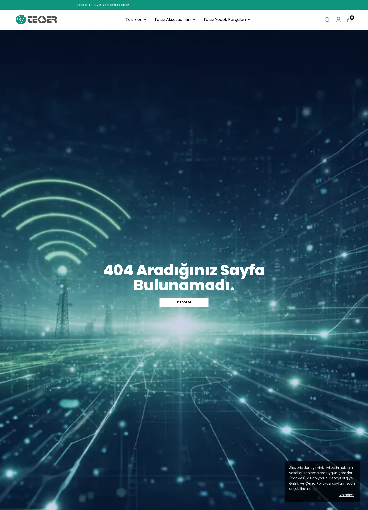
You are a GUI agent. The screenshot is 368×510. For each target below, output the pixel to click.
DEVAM (184, 302)
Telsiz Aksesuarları (172, 19)
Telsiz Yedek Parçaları (224, 19)
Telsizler (134, 19)
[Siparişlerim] (338, 20)
